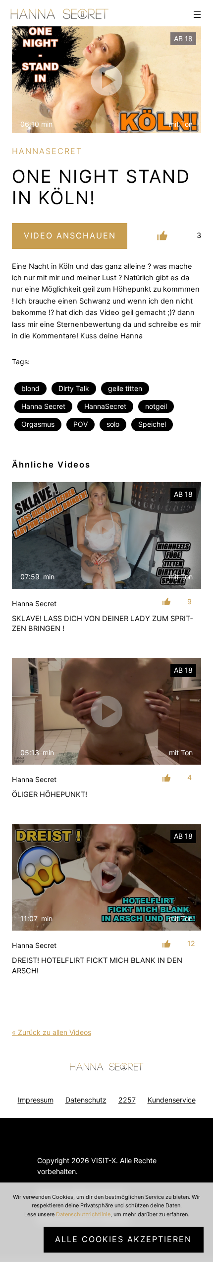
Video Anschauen (70, 235)
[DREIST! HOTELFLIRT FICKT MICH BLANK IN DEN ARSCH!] (106, 877)
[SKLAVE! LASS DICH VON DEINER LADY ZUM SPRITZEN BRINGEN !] (106, 535)
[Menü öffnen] (197, 14)
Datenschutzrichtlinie (83, 1214)
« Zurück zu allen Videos (51, 1032)
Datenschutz (85, 1100)
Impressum (35, 1100)
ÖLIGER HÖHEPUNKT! (49, 794)
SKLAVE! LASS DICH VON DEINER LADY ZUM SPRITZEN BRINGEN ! (102, 623)
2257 (127, 1100)
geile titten (125, 388)
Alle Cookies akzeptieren (123, 1239)
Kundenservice (172, 1100)
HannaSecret (105, 406)
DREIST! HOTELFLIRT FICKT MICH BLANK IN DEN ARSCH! (97, 965)
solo (112, 424)
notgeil (156, 406)
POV (80, 424)
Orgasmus (37, 424)
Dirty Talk (73, 388)
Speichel (152, 424)
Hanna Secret (43, 406)
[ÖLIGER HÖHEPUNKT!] (106, 711)
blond (30, 388)
